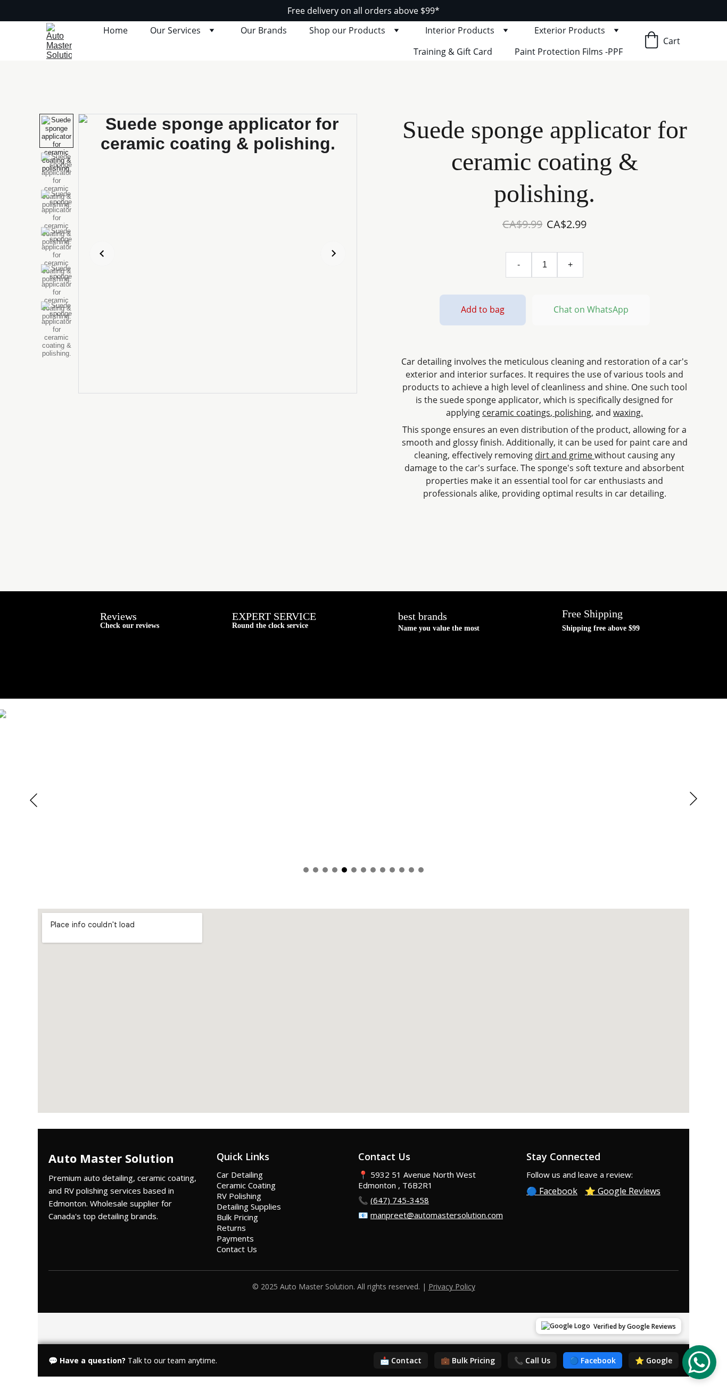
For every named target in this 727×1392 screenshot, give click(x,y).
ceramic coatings (516, 412)
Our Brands (264, 30)
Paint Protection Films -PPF (569, 51)
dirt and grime (564, 455)
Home (115, 30)
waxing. (628, 412)
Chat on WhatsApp (591, 309)
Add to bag (483, 309)
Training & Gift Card (453, 51)
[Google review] (65, 619)
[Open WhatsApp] (699, 1362)
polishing (571, 412)
